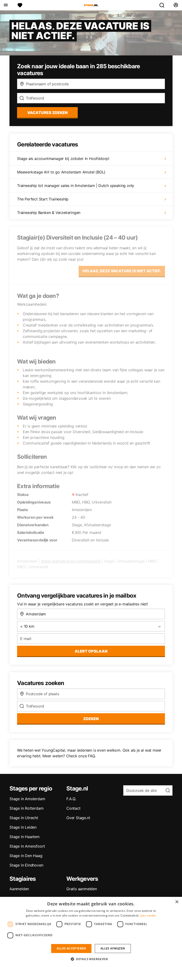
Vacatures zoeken (47, 112)
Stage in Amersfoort (27, 846)
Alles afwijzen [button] (112, 948)
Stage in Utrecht (23, 817)
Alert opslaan (91, 651)
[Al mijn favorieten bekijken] (20, 5)
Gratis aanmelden (81, 888)
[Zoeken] (163, 5)
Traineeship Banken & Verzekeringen (48, 212)
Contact (73, 808)
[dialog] (91, 932)
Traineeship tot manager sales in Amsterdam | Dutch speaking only (75, 185)
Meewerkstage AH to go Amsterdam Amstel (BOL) (61, 172)
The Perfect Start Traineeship (42, 199)
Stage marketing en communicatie (71, 561)
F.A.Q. (71, 798)
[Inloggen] (176, 5)
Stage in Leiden (22, 827)
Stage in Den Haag (25, 855)
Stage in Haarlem (24, 836)
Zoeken (91, 718)
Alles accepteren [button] (71, 948)
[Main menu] (5, 5)
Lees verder (148, 915)
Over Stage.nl (78, 817)
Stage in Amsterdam (27, 798)
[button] (91, 959)
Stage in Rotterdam (26, 808)
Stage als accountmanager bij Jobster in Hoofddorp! (63, 158)
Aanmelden (19, 888)
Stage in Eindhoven (26, 865)
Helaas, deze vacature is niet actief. (121, 270)
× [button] (176, 902)
